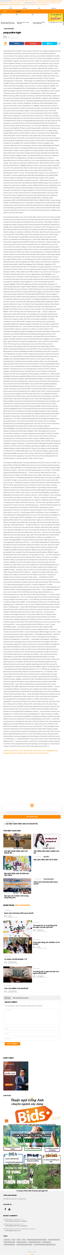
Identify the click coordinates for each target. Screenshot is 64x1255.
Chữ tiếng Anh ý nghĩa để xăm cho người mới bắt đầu (46, 972)
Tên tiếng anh (17, 848)
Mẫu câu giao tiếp (10, 1242)
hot (14, 1239)
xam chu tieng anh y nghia (25, 1244)
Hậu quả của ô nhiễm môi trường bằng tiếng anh (16, 897)
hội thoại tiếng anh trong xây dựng (37, 1239)
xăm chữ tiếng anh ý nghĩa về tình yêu (45, 1244)
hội (24, 1239)
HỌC (21, 870)
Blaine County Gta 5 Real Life (13, 3)
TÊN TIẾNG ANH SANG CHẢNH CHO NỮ (46, 852)
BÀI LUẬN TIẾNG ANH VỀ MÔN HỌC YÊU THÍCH (16, 874)
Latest (10, 8)
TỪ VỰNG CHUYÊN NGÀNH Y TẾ (15, 959)
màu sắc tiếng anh (54, 1239)
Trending (53, 8)
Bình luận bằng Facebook (20, 998)
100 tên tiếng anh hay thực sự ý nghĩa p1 (16, 1221)
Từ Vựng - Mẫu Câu (48, 848)
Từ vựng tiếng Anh (10, 1244)
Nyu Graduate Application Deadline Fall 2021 (19, 4)
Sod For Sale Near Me (18, 1)
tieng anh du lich (22, 1242)
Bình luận (7, 998)
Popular (25, 8)
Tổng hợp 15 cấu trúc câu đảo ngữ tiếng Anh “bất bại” (8, 23)
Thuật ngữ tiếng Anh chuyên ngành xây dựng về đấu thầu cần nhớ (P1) (32, 1125)
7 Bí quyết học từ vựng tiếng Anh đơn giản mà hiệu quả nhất (45, 926)
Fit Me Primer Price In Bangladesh (33, 1)
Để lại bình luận (32, 817)
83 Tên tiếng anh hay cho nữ (12, 1230)
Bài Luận (15, 870)
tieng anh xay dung (35, 1242)
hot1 (19, 1239)
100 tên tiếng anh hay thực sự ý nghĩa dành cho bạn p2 (19, 1229)
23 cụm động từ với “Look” (55, 22)
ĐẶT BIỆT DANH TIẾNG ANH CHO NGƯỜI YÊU (16, 852)
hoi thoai (7, 1239)
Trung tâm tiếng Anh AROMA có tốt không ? (46, 943)
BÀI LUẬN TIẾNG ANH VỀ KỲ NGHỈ (45, 860)
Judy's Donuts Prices (10, 750)
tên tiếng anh (47, 1242)
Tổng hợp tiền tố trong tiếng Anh (23, 23)
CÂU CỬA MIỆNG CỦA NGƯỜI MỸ (16, 988)
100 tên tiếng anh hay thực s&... (13, 1219)
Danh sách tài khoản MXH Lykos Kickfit (46, 883)
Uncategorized (48, 879)
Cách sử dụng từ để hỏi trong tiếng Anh (39, 23)
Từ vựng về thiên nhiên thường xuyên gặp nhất (32, 1191)
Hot (39, 8)
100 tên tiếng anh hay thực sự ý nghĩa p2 (16, 1226)
